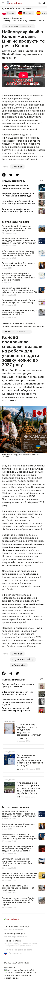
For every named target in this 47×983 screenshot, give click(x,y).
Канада (18, 166)
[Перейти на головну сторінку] (23, 3)
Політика (9, 331)
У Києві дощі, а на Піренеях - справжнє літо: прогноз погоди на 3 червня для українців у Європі (28, 788)
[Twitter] (17, 175)
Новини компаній (12, 941)
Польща (10, 13)
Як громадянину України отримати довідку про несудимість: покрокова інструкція (28, 729)
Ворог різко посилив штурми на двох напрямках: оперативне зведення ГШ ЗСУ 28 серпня (17, 848)
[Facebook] (4, 175)
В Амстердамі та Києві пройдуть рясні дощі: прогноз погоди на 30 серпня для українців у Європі (18, 253)
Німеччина (28, 13)
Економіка (20, 665)
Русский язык (15, 953)
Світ (18, 797)
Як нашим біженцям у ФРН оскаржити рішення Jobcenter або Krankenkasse (19, 888)
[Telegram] (10, 175)
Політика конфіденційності (18, 950)
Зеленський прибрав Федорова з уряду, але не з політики (18, 264)
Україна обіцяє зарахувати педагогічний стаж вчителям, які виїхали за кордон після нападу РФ (19, 290)
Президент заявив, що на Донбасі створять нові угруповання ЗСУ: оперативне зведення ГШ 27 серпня (19, 901)
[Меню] (3, 3)
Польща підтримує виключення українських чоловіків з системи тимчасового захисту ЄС (29, 760)
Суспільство (11, 26)
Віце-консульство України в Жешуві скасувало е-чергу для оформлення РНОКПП (19, 312)
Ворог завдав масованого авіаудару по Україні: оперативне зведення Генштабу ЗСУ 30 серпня (19, 240)
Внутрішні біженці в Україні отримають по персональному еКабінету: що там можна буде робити (17, 862)
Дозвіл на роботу (24, 659)
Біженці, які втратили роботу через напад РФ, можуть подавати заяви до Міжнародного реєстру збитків (19, 875)
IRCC (32, 496)
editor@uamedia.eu (14, 929)
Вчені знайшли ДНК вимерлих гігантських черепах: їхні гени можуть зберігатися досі (16, 228)
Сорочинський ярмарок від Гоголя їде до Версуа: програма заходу (18, 301)
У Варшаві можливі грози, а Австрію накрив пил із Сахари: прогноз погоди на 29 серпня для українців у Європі (18, 276)
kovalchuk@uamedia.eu (15, 937)
